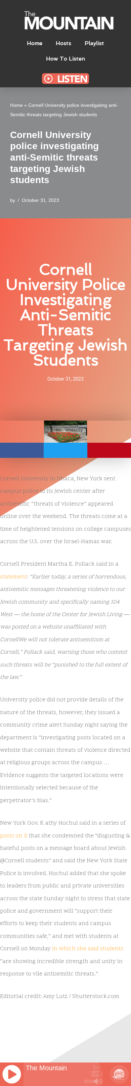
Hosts (63, 43)
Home (34, 43)
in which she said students (87, 949)
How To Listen (65, 58)
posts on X (14, 836)
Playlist (94, 43)
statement (13, 577)
